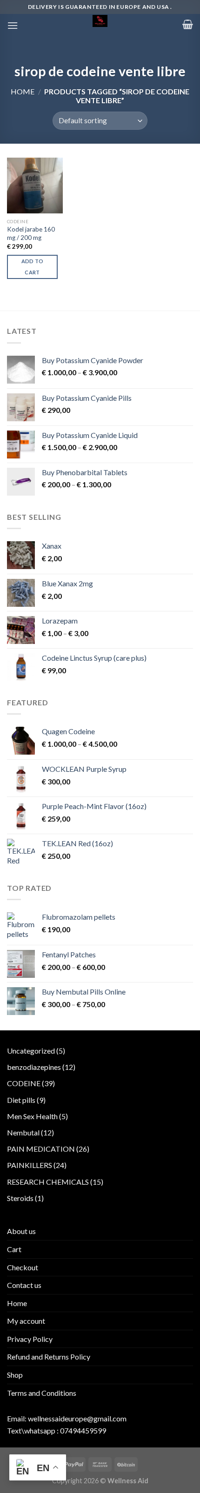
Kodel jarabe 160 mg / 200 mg (31, 233)
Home (22, 91)
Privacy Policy (30, 1338)
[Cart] (187, 24)
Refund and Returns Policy (48, 1356)
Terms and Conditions (41, 1392)
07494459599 (83, 1430)
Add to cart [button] (32, 266)
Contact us (24, 1285)
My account (26, 1320)
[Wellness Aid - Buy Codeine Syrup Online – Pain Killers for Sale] (100, 21)
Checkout (22, 1267)
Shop (15, 1374)
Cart (14, 1249)
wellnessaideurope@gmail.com (77, 1418)
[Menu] (12, 25)
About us (21, 1231)
